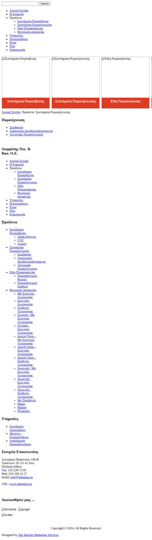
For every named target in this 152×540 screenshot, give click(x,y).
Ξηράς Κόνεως (26, 236)
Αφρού (21, 243)
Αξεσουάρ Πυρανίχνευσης (26, 134)
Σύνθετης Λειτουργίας (25, 309)
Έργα (13, 42)
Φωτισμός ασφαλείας (30, 32)
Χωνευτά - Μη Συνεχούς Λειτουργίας (26, 372)
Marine (21, 407)
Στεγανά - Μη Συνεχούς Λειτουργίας (26, 318)
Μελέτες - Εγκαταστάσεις (19, 435)
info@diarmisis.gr (21, 477)
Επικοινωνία (17, 49)
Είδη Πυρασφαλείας (30, 28)
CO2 (20, 240)
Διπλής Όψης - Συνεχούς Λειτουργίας (26, 350)
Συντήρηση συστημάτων (18, 428)
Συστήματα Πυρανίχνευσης (34, 24)
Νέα (12, 46)
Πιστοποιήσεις (19, 39)
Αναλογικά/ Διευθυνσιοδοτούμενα (31, 131)
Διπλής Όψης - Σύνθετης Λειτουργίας (26, 361)
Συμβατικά (16, 127)
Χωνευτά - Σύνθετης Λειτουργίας (25, 393)
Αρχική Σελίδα (19, 10)
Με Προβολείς (26, 400)
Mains (21, 404)
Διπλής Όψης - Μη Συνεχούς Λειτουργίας (26, 340)
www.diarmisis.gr (21, 484)
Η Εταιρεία (17, 14)
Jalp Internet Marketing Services (38, 535)
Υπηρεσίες (16, 35)
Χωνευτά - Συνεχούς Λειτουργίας (25, 382)
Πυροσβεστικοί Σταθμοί (27, 284)
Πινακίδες (23, 411)
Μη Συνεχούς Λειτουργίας (25, 295)
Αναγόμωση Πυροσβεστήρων (20, 442)
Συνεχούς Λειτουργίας (25, 302)
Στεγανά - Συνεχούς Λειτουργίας (25, 329)
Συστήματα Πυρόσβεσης (33, 21)
